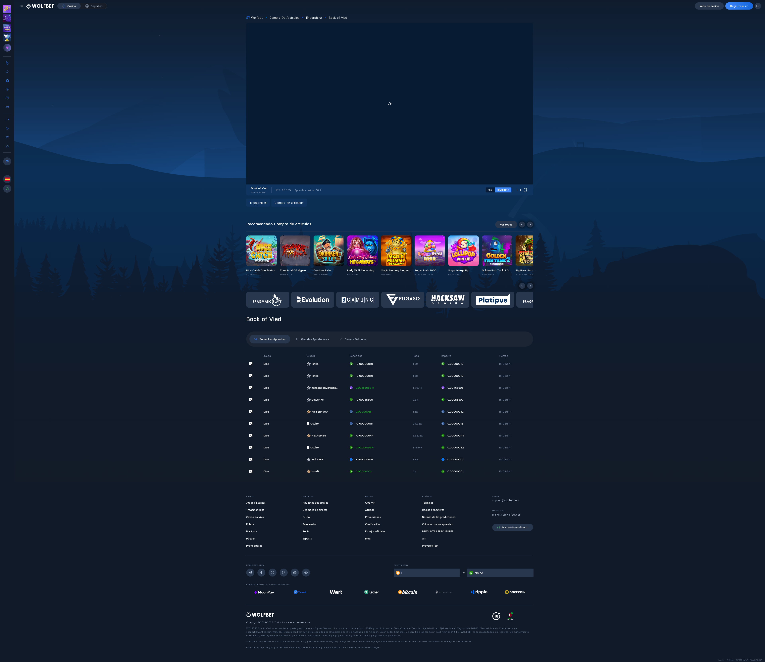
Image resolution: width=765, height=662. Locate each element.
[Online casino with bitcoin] (371, 592)
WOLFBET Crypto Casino (260, 628)
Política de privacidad (321, 647)
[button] (263, 255)
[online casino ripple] (443, 592)
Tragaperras (258, 202)
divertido (503, 190)
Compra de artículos (284, 17)
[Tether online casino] (336, 592)
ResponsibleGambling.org (323, 641)
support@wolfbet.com (505, 500)
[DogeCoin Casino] (479, 592)
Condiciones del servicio (353, 647)
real (490, 190)
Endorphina (314, 17)
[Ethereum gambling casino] (408, 592)
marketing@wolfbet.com (506, 514)
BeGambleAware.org (294, 641)
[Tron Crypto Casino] (515, 592)
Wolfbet (257, 17)
